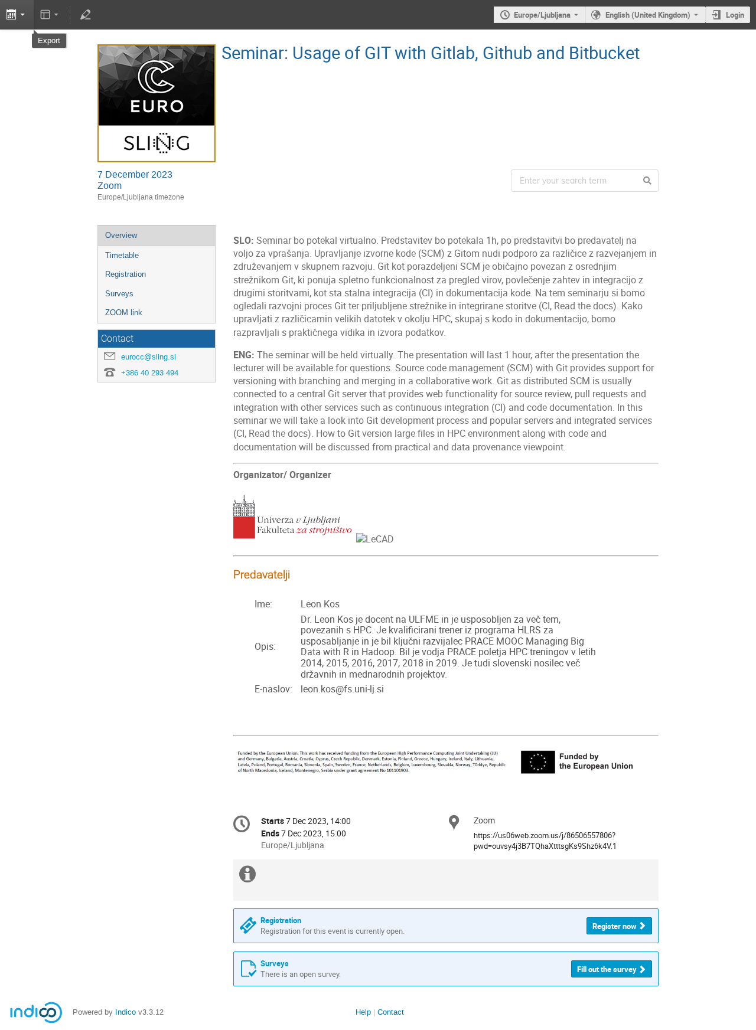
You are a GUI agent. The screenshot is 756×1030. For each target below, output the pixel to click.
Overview (121, 235)
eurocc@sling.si (148, 357)
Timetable (122, 255)
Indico (125, 1012)
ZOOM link (123, 312)
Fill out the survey (607, 969)
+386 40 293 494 (149, 373)
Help (363, 1012)
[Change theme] (50, 15)
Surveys (119, 293)
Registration (125, 274)
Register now (614, 926)
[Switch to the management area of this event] (85, 15)
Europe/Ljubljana (542, 14)
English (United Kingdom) (647, 14)
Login (735, 14)
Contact (390, 1012)
